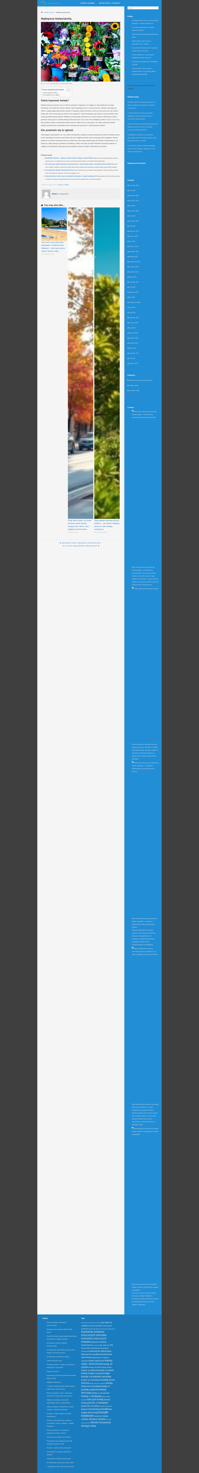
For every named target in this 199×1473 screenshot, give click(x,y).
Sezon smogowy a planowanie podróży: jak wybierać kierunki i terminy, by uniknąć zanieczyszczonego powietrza (142, 127)
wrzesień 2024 (134, 200)
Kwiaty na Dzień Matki (99, 1373)
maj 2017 (132, 358)
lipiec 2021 (132, 277)
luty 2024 (132, 206)
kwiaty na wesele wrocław (96, 1376)
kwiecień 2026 (134, 195)
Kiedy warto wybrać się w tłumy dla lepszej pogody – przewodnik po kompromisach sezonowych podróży (144, 570)
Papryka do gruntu (53, 1371)
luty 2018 (132, 328)
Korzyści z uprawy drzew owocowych (59, 1448)
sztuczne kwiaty (101, 1416)
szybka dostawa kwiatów (93, 1419)
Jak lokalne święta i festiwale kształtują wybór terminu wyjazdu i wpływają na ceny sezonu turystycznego (141, 148)
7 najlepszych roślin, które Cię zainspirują (60, 1466)
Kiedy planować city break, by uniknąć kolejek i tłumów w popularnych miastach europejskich (145, 1287)
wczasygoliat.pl (66, 83)
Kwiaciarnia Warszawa (100, 1351)
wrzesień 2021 (134, 267)
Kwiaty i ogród (49, 12)
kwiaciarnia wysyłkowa (91, 1354)
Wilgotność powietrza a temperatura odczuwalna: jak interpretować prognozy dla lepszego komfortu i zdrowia (141, 137)
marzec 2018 (133, 323)
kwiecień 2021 (134, 292)
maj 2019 (132, 307)
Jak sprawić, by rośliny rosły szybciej (59, 1437)
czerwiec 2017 (134, 353)
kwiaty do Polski (95, 1367)
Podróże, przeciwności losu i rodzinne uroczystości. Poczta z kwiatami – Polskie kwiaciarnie (60, 1423)
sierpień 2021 (133, 272)
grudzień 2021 (134, 251)
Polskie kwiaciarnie (105, 1406)
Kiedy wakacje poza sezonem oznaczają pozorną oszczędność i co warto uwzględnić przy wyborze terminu (145, 1107)
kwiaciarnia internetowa (90, 1348)
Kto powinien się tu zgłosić (52, 95)
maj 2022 (132, 226)
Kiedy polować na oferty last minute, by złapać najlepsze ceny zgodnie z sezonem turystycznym (141, 105)
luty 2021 (132, 297)
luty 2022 (132, 241)
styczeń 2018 (133, 333)
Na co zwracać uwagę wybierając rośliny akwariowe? (80, 546)
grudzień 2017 (134, 338)
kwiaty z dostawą (91, 1396)
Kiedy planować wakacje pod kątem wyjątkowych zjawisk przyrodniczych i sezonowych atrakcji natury (140, 116)
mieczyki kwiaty (95, 1399)
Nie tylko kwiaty (134, 390)
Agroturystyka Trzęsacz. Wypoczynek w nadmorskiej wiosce (81, 543)
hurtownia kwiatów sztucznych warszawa (101, 1329)
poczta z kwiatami (97, 1402)
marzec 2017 (133, 363)
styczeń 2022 (133, 246)
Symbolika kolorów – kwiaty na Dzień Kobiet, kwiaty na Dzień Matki (69, 158)
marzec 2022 (133, 236)
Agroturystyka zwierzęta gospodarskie (91, 1322)
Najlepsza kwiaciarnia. (54, 1382)
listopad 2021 (133, 256)
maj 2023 (132, 216)
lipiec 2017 (132, 348)
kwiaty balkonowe (97, 1361)
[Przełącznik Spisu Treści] (67, 90)
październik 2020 (135, 302)
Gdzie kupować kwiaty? (51, 93)
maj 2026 (132, 190)
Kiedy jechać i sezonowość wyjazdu (141, 380)
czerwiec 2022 (134, 221)
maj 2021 (132, 287)
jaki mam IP (96, 1345)
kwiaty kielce (107, 1367)
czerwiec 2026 (134, 185)
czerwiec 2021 (134, 282)
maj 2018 (132, 312)
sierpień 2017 (133, 343)
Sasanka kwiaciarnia (112, 119)
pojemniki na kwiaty (90, 1406)
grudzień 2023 (134, 211)
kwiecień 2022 (134, 231)
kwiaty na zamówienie (91, 1380)
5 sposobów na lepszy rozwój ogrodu (59, 1458)
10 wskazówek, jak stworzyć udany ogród (60, 1462)
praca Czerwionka (90, 1409)
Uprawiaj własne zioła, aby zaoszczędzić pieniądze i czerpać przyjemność (71, 176)
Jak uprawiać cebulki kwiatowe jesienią (59, 170)
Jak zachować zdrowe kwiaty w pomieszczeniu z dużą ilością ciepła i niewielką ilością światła (78, 164)
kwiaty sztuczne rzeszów (98, 1383)
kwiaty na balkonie (89, 1370)
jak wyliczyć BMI (106, 1345)
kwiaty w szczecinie (100, 1393)
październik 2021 (135, 261)
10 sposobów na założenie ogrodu (58, 1356)
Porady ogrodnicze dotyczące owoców (144, 744)
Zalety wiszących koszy (54, 1360)
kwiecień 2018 (134, 317)
